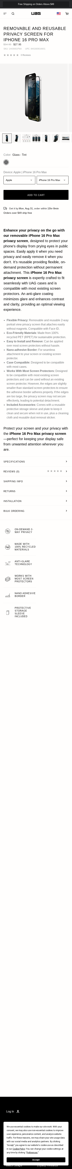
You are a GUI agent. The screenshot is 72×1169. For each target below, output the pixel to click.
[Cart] (67, 13)
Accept (36, 1160)
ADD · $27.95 (60, 10)
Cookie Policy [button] (19, 1149)
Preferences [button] (32, 1152)
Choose (29, 240)
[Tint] (6, 162)
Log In (10, 1111)
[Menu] (5, 13)
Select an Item (36, 262)
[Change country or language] (59, 13)
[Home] (36, 13)
